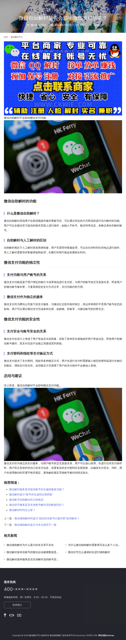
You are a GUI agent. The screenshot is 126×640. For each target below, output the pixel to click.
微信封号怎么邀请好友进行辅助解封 (89, 552)
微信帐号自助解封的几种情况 (26, 499)
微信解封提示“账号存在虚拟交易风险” (31, 494)
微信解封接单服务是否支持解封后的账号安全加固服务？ (34, 559)
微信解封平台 (38, 25)
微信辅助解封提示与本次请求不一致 (35, 524)
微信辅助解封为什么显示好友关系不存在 (30, 544)
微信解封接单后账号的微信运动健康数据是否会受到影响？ (34, 552)
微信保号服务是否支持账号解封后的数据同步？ (36, 504)
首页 (6, 37)
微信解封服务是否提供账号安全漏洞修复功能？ (36, 489)
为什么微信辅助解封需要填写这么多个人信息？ (95, 544)
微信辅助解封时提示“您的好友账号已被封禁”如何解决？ (46, 518)
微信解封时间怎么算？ (22, 510)
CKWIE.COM (91, 635)
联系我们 (17, 604)
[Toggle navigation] (121, 5)
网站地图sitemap (106, 635)
